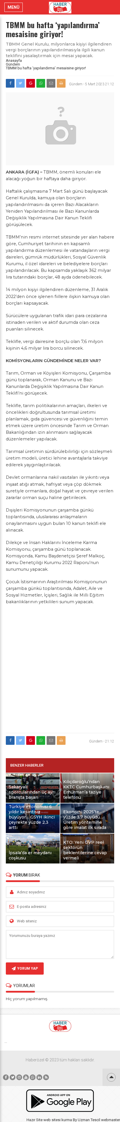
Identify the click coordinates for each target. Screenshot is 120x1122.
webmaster (110, 1120)
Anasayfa (14, 60)
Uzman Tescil (89, 1120)
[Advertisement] (60, 669)
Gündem (13, 64)
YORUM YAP (27, 968)
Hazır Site (35, 1120)
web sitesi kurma (57, 1120)
